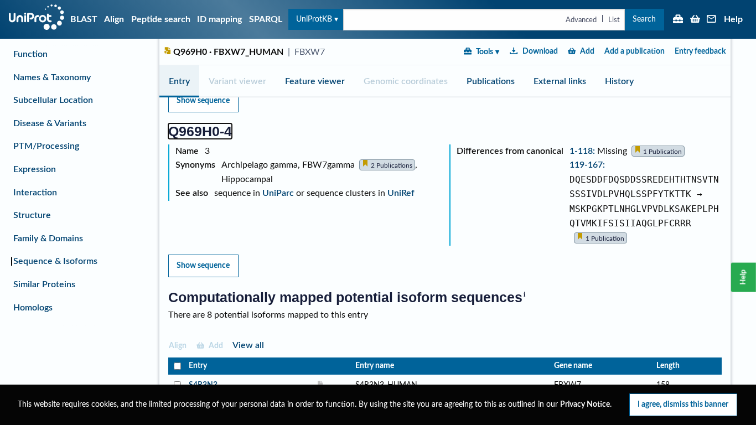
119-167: (587, 164)
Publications (491, 81)
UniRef (401, 193)
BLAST (83, 19)
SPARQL (265, 19)
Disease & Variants (49, 123)
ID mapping (219, 19)
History (619, 81)
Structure (32, 215)
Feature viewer (315, 81)
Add (587, 51)
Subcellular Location (53, 100)
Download (540, 51)
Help (733, 19)
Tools (484, 52)
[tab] (179, 81)
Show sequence (203, 100)
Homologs (33, 307)
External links (560, 81)
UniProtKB (314, 19)
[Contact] (712, 20)
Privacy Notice (585, 404)
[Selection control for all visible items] (176, 366)
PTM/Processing (46, 146)
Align (114, 19)
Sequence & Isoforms (55, 261)
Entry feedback (700, 51)
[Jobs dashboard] (678, 20)
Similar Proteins (44, 284)
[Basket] (695, 20)
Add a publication (634, 51)
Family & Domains (48, 238)
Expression (34, 169)
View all (248, 345)
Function (30, 54)
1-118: (583, 151)
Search (644, 19)
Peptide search (160, 19)
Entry (179, 81)
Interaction (35, 192)
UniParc (278, 193)
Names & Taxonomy (52, 77)
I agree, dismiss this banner (683, 404)
